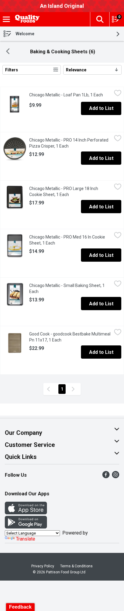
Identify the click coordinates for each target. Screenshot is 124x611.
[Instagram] (115, 476)
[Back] (8, 52)
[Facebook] (106, 476)
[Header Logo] (26, 19)
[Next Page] (74, 389)
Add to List (101, 108)
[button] (99, 19)
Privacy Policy (42, 566)
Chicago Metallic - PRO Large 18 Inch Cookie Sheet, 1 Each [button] (70, 191)
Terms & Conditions (76, 566)
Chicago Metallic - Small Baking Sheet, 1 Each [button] (67, 288)
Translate (25, 539)
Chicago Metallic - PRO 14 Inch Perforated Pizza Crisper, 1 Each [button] (70, 143)
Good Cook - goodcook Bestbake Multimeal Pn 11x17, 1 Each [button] (69, 337)
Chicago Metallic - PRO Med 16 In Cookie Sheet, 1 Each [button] (67, 240)
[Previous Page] (50, 389)
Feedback (20, 606)
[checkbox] (117, 93)
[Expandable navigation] (6, 19)
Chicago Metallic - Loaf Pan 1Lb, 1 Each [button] (70, 94)
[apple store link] (26, 513)
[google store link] (26, 527)
